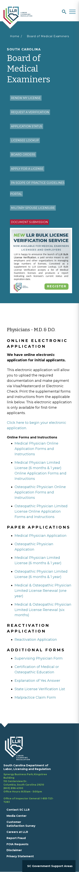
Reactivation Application (36, 639)
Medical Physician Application (41, 536)
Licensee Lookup (25, 140)
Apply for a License (27, 168)
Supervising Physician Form (39, 658)
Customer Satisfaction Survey (21, 824)
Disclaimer (14, 850)
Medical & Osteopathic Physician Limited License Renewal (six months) (43, 609)
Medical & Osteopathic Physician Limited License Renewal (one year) (43, 590)
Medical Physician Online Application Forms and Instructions (36, 448)
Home (14, 36)
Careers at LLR (17, 832)
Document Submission (29, 222)
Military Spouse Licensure (33, 208)
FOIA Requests (17, 844)
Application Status (26, 126)
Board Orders (23, 154)
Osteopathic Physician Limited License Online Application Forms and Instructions (41, 511)
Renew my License (26, 98)
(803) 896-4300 (13, 788)
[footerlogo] (19, 748)
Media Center (16, 816)
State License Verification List (40, 689)
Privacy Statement (20, 856)
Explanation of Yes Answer (37, 680)
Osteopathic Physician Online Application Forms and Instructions (40, 492)
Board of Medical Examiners (48, 36)
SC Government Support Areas (49, 866)
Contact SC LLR (18, 809)
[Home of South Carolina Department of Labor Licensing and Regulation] (17, 15)
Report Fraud (16, 838)
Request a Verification (30, 112)
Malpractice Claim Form (35, 697)
